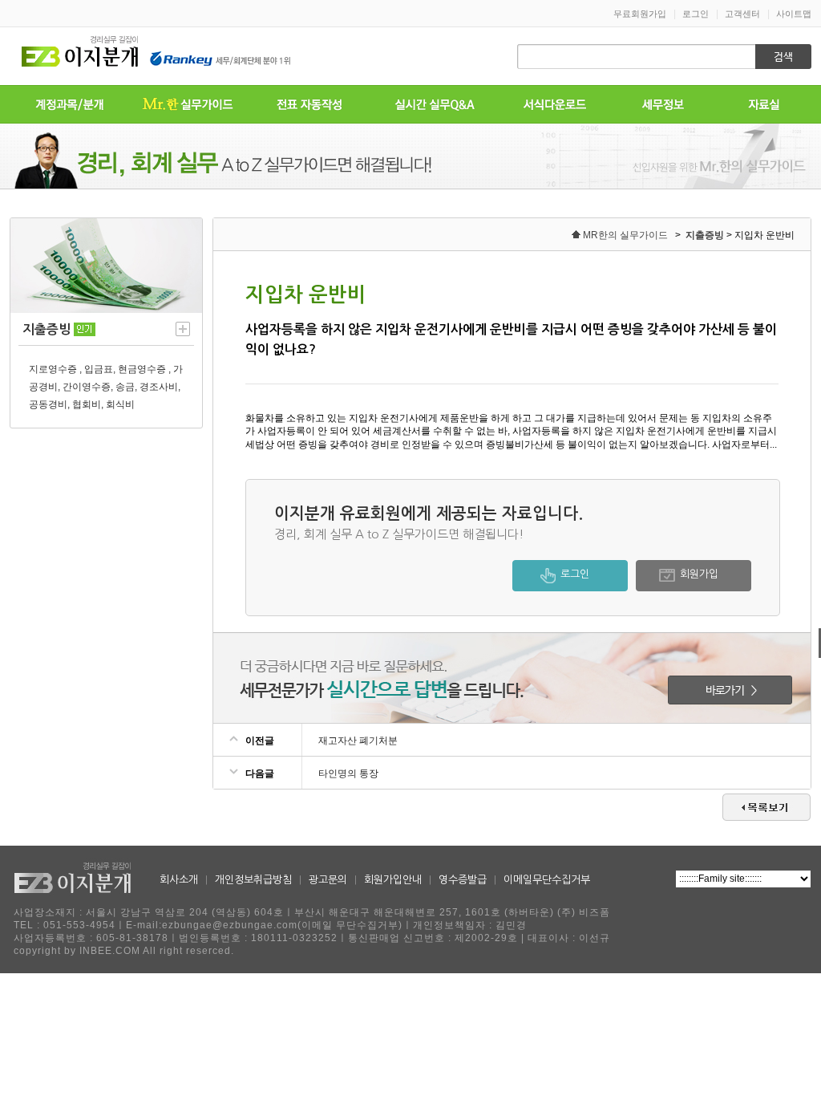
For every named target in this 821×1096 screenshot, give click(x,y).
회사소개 (179, 880)
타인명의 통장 (348, 773)
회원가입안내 (393, 880)
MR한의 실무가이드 (625, 235)
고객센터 (742, 13)
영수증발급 (463, 880)
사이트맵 (793, 13)
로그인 (695, 13)
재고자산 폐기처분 (358, 740)
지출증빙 (705, 235)
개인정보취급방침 (253, 880)
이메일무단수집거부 (547, 880)
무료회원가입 (639, 13)
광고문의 (328, 880)
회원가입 (699, 574)
